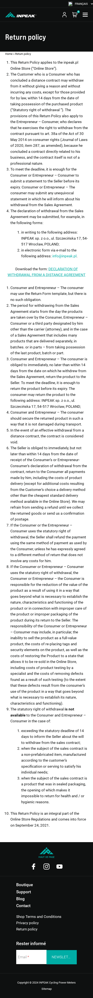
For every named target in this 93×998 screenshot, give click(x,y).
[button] (80, 4)
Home (9, 53)
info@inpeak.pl (64, 256)
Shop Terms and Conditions (38, 916)
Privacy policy (27, 923)
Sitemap (47, 988)
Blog (20, 898)
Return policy (26, 929)
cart (74, 14)
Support (23, 891)
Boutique (24, 884)
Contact (23, 905)
